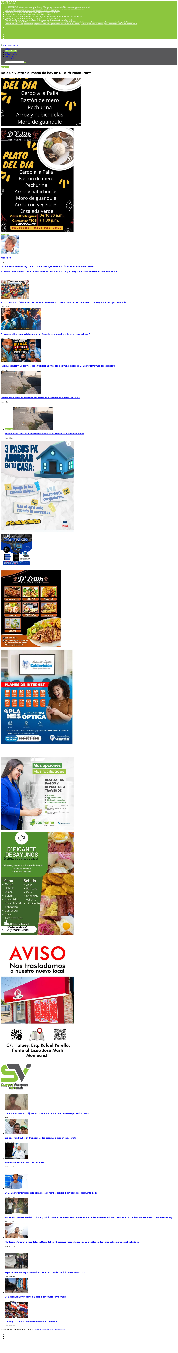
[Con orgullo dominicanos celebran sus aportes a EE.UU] (16, 1317)
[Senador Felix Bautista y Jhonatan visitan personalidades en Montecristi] (16, 1133)
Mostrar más (5, 234)
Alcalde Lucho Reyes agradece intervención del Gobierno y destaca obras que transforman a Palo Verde (39, 20)
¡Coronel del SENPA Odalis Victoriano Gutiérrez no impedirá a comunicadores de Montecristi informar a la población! (43, 16)
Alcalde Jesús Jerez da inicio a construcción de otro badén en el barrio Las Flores (31, 18)
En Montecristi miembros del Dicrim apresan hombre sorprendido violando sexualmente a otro (51, 1193)
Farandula (10, 58)
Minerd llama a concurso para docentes (24, 1162)
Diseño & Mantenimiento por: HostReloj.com (50, 1329)
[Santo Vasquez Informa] (9, 45)
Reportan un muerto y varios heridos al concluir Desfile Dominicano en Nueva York (45, 1272)
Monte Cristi (11, 51)
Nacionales (10, 52)
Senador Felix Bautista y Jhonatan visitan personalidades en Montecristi (40, 1138)
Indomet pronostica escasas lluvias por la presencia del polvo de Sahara (28, 14)
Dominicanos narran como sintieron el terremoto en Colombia (35, 1296)
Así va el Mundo (12, 54)
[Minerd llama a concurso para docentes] (16, 1158)
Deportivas (10, 56)
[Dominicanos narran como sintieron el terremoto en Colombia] (16, 1292)
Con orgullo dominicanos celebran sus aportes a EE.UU (31, 1321)
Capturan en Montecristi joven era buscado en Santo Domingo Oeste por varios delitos (47, 1113)
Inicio (7, 49)
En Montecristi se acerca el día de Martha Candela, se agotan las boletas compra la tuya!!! (34, 12)
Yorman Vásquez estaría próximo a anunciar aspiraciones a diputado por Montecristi (32, 11)
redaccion (6, 257)
